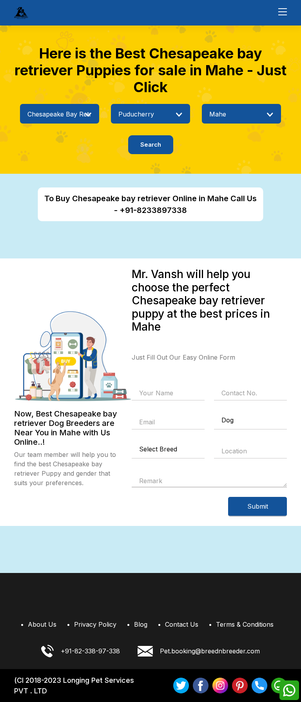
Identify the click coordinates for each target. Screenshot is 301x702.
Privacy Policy (95, 624)
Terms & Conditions (245, 624)
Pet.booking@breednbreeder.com (210, 651)
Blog (140, 624)
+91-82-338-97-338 (90, 651)
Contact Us (181, 624)
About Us (42, 624)
